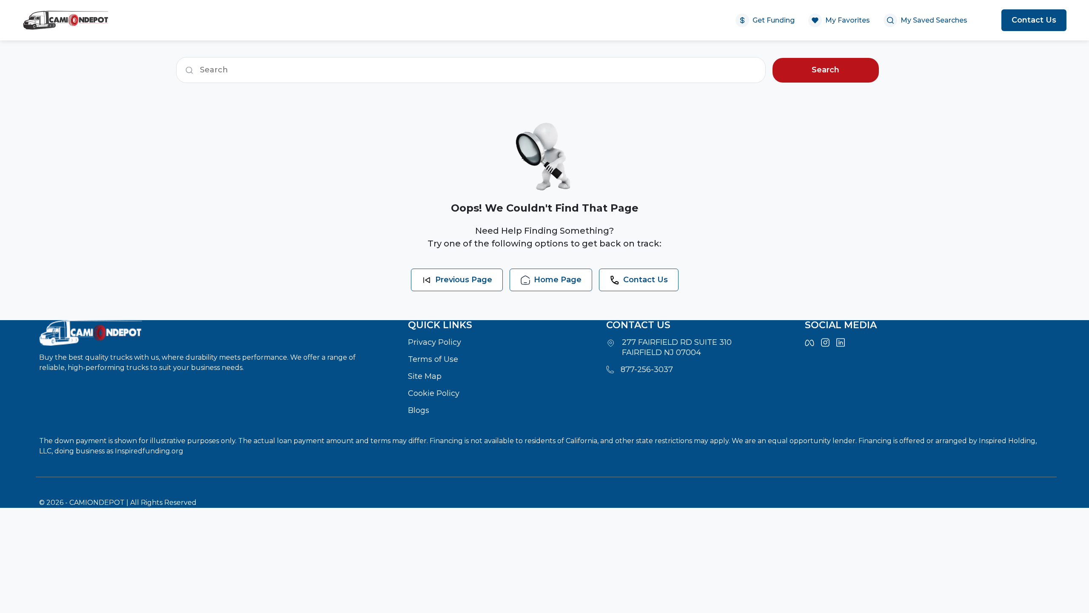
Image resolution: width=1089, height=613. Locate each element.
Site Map (425, 376)
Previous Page (463, 279)
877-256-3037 (647, 369)
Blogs (418, 410)
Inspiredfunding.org (149, 451)
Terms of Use (433, 359)
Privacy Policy (434, 342)
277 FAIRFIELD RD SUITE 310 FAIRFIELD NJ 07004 (677, 347)
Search (825, 69)
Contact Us (1034, 20)
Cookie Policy (433, 393)
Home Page (558, 279)
